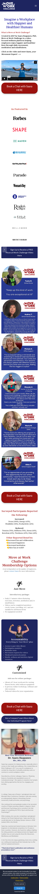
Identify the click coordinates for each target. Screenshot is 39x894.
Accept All (19, 888)
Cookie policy (15, 877)
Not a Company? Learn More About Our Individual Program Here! (19, 719)
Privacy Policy (19, 880)
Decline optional (19, 884)
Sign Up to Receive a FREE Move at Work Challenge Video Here (19, 252)
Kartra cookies (24, 877)
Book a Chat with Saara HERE (19, 88)
